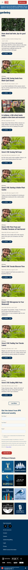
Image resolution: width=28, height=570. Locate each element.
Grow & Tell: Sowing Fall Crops (12, 152)
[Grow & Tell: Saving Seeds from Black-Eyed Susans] (13, 66)
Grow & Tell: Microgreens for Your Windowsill (13, 303)
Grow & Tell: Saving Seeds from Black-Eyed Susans (12, 79)
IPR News (4, 76)
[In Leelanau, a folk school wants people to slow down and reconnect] (13, 106)
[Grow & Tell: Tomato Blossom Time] (13, 254)
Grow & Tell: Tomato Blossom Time (13, 266)
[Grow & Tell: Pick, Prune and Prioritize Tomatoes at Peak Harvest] (13, 215)
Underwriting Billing (8, 539)
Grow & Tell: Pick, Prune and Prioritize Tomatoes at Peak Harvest (13, 228)
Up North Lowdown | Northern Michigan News (11, 39)
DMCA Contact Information (9, 549)
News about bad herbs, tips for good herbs (13, 34)
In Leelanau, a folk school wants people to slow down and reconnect (13, 116)
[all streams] (26, 568)
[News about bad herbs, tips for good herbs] (13, 24)
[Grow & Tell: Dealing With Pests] (13, 370)
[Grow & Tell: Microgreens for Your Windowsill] (13, 290)
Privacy (5, 546)
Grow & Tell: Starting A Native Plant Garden (13, 189)
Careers (5, 536)
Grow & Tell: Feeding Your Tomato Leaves (13, 344)
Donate (23, 2)
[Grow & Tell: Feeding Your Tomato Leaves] (13, 331)
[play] (2, 568)
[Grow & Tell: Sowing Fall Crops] (13, 143)
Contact (5, 533)
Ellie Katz (4, 120)
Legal (4, 543)
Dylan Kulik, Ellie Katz (6, 83)
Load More (14, 403)
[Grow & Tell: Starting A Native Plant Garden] (13, 176)
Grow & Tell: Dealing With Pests (12, 383)
